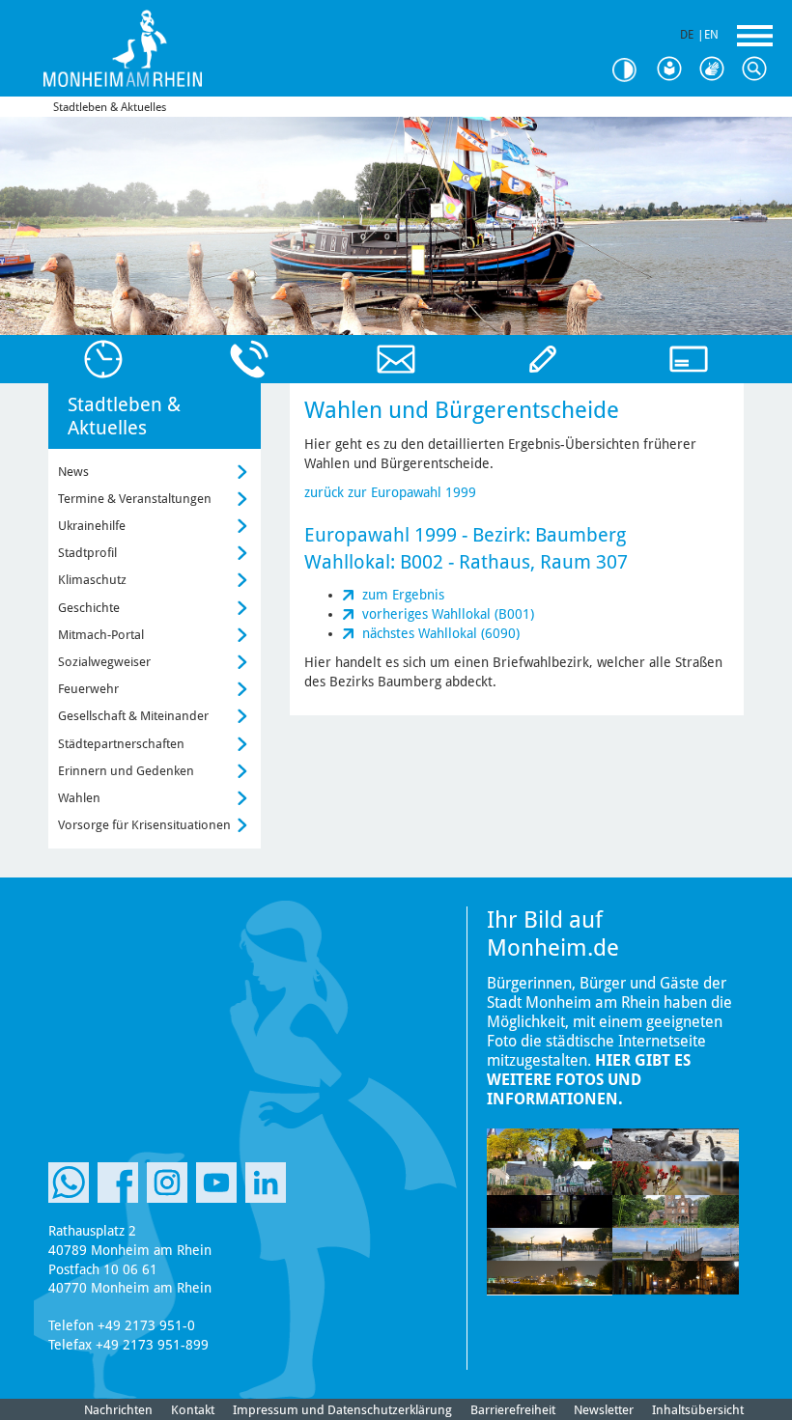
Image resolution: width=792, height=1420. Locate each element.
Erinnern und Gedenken (126, 771)
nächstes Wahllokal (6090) (441, 633)
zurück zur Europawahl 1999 (390, 492)
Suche (759, 69)
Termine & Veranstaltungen (135, 498)
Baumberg (580, 534)
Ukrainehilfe (92, 525)
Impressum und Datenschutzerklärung (342, 1410)
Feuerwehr (88, 689)
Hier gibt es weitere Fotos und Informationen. (589, 1079)
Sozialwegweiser (104, 661)
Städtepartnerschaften (121, 744)
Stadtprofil (87, 552)
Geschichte (89, 607)
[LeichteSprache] (674, 69)
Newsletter (604, 1410)
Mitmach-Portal (101, 634)
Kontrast (631, 70)
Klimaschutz (92, 579)
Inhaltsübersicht (698, 1410)
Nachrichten (118, 1410)
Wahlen (79, 798)
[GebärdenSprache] (716, 69)
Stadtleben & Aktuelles (109, 107)
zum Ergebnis (403, 594)
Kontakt (192, 1410)
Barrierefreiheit (512, 1410)
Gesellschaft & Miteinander (133, 716)
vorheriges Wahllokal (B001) (448, 614)
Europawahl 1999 (380, 534)
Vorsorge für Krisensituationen (144, 825)
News (73, 471)
